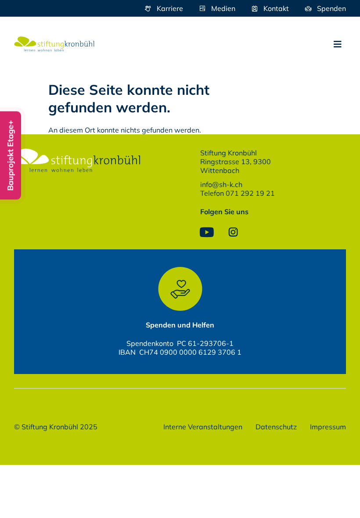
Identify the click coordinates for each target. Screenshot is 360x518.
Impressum (328, 426)
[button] (337, 44)
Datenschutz (276, 426)
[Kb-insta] (233, 232)
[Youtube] (206, 232)
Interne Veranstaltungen (202, 426)
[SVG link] (54, 44)
